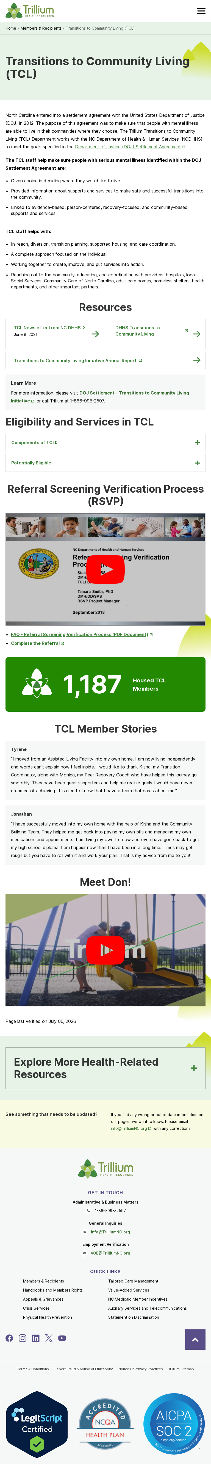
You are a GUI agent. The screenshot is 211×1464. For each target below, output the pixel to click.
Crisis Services (36, 1308)
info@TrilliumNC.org (131, 1128)
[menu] (201, 11)
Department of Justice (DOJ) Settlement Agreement (130, 146)
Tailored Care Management (133, 1281)
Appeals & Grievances (43, 1299)
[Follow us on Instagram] (22, 1338)
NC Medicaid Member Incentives (138, 1299)
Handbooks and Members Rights (53, 1290)
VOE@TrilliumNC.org (110, 1253)
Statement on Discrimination (133, 1317)
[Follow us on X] (49, 1338)
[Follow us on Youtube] (62, 1338)
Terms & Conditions (33, 1369)
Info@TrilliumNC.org (110, 1232)
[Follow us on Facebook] (9, 1338)
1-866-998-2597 (110, 1210)
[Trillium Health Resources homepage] (29, 11)
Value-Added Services (128, 1290)
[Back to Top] (195, 1339)
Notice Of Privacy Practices (140, 1369)
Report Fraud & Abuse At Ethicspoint (83, 1369)
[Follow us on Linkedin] (36, 1338)
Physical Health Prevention (47, 1317)
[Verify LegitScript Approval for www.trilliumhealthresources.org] (36, 1425)
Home (10, 28)
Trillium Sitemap (181, 1369)
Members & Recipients (41, 28)
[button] (105, 569)
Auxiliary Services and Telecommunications (147, 1308)
